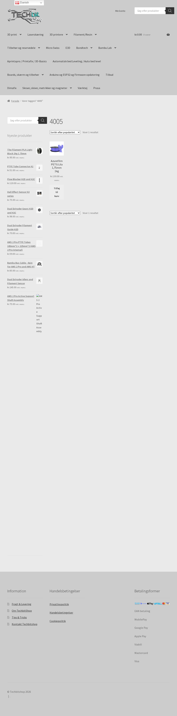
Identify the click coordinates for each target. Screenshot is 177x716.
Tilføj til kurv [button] (57, 192)
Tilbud (109, 74)
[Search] (170, 10)
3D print (12, 34)
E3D (68, 47)
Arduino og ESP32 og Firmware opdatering (75, 74)
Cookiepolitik (58, 621)
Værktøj (82, 88)
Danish (24, 2)
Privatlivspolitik (59, 604)
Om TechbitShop (22, 610)
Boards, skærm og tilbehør (23, 74)
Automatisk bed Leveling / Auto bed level (77, 61)
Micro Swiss (52, 47)
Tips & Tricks (19, 617)
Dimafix (11, 88)
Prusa (96, 88)
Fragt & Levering (21, 604)
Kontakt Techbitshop (24, 624)
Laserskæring (35, 34)
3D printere (56, 34)
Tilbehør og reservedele (21, 47)
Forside (15, 100)
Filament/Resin (83, 34)
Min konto (120, 10)
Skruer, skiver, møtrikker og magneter (44, 88)
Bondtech (82, 47)
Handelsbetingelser (61, 612)
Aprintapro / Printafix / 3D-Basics (27, 61)
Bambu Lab (105, 47)
